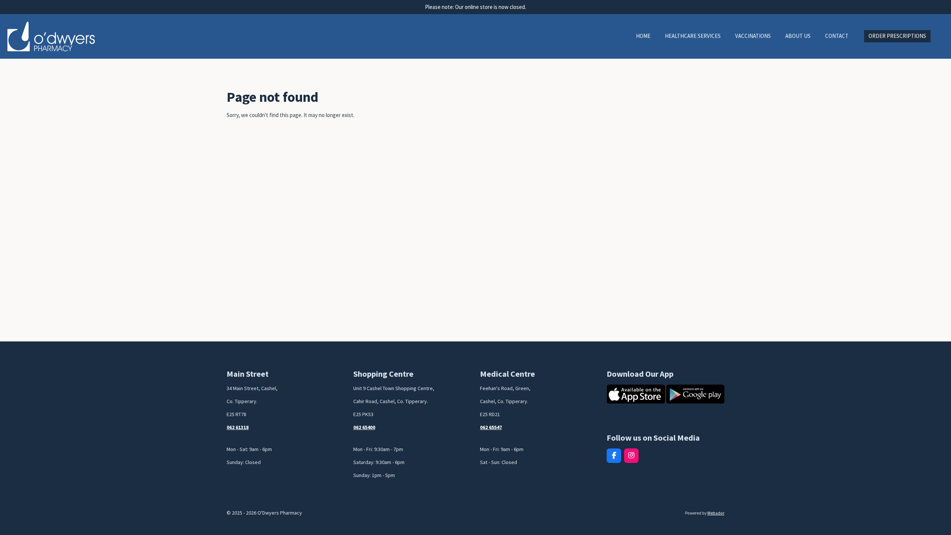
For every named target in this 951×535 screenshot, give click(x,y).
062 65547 (491, 427)
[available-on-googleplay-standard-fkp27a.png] (695, 394)
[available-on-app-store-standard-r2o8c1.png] (635, 394)
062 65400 (364, 427)
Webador (715, 513)
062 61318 (238, 427)
